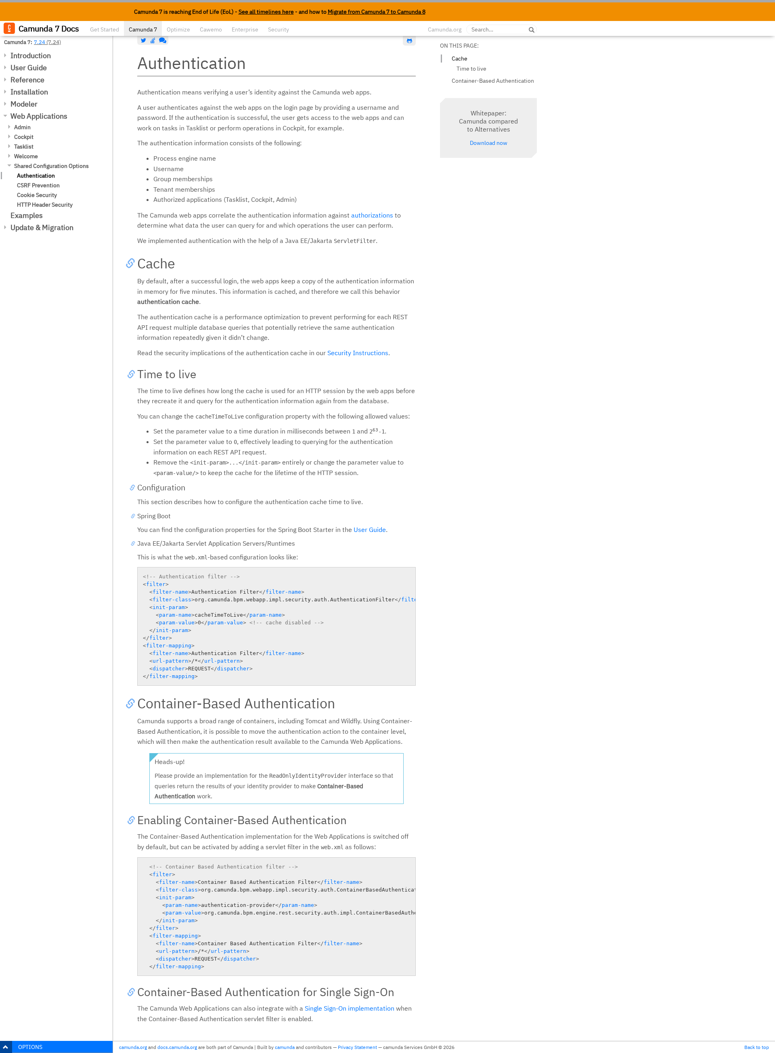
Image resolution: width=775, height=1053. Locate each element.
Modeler (24, 104)
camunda (285, 1047)
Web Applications (38, 116)
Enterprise (245, 29)
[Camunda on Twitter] (144, 40)
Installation (29, 91)
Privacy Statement (357, 1047)
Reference (27, 79)
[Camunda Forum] (162, 40)
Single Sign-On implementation (349, 1008)
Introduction (30, 55)
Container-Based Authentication (493, 80)
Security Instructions (357, 353)
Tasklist (24, 146)
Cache (459, 58)
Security (278, 29)
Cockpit (24, 136)
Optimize (178, 29)
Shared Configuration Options (51, 166)
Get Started (104, 29)
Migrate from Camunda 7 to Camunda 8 (376, 11)
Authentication (36, 175)
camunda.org (133, 1047)
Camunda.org (444, 29)
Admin (22, 127)
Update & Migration (41, 227)
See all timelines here (266, 11)
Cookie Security (37, 195)
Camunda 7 (143, 29)
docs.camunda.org (177, 1047)
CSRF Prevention (38, 185)
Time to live (471, 68)
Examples (26, 215)
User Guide (28, 67)
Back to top (756, 1047)
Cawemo (211, 29)
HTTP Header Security (45, 204)
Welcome (26, 156)
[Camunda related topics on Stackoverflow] (153, 40)
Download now (488, 143)
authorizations (372, 215)
